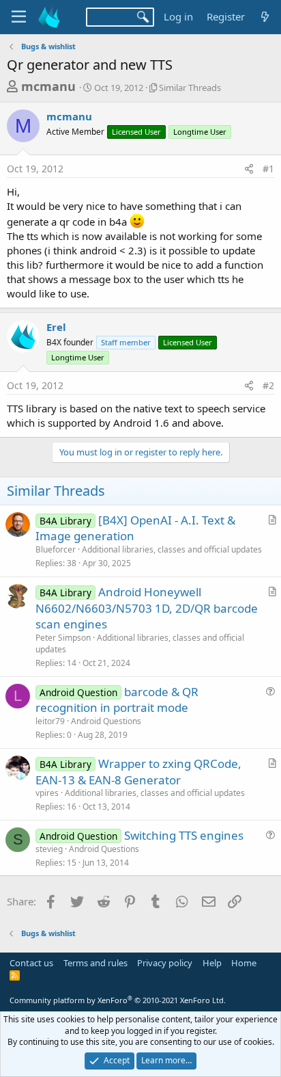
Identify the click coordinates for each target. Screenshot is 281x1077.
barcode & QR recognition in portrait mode (116, 700)
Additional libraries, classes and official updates (172, 549)
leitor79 (50, 721)
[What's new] (265, 16)
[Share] (249, 169)
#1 (268, 168)
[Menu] (19, 17)
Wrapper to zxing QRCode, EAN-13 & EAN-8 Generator (138, 772)
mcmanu (48, 86)
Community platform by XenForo (118, 1000)
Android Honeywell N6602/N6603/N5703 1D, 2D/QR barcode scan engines (146, 608)
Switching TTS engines (183, 835)
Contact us (31, 963)
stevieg (49, 849)
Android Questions (106, 721)
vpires (47, 793)
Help (212, 963)
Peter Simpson (63, 637)
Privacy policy (164, 963)
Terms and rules (95, 963)
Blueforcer (55, 549)
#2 (268, 385)
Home (243, 963)
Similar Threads (190, 87)
